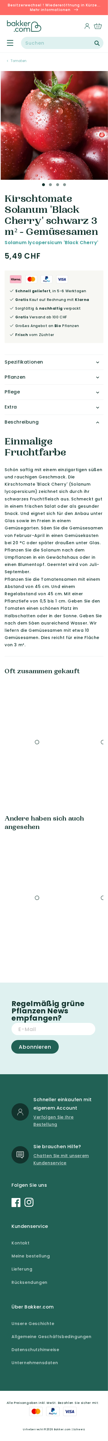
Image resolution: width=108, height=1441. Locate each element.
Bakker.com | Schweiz (69, 1429)
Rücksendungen (30, 1282)
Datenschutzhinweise (35, 1350)
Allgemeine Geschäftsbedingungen (52, 1337)
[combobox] (62, 43)
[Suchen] (97, 43)
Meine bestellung (31, 1256)
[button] (7, 43)
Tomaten (18, 60)
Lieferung (22, 1269)
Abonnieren (35, 1046)
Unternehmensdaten (35, 1363)
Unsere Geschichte (33, 1323)
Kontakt (20, 1243)
